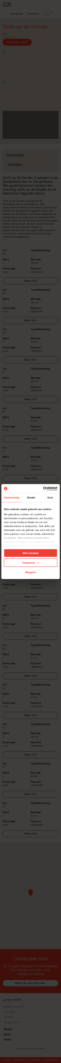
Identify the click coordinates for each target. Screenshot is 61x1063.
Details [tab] (31, 497)
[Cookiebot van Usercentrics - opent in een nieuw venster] (43, 488)
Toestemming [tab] (11, 497)
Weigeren (30, 572)
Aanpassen (28, 562)
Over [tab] (50, 497)
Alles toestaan (30, 553)
